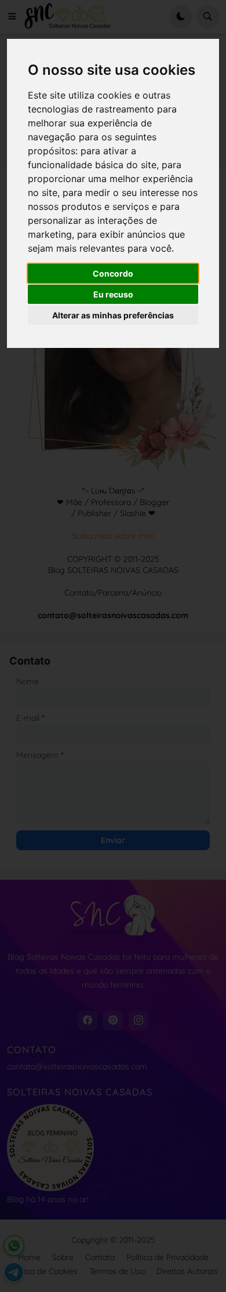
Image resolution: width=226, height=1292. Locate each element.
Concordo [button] (113, 273)
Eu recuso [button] (113, 294)
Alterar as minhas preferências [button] (113, 315)
